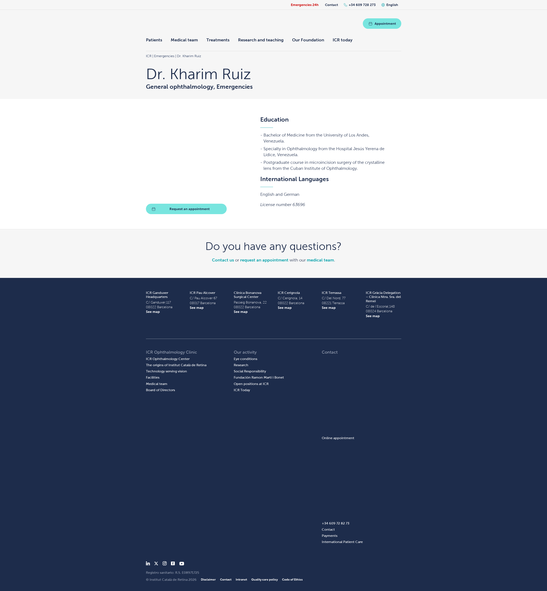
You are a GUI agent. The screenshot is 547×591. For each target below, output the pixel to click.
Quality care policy (264, 579)
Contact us (223, 260)
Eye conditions (245, 359)
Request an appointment (189, 209)
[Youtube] (181, 564)
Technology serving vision (166, 371)
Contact (331, 5)
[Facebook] (173, 564)
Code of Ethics (292, 579)
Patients (154, 40)
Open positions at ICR (251, 384)
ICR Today (242, 390)
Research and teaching (261, 40)
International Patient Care (342, 542)
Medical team (184, 40)
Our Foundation (308, 40)
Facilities (152, 377)
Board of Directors (160, 390)
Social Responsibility (250, 371)
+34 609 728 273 (362, 5)
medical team (320, 260)
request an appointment (264, 260)
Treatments (217, 40)
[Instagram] (164, 564)
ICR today (342, 40)
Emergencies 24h (305, 5)
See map (153, 312)
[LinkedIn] (148, 564)
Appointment (385, 23)
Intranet (241, 579)
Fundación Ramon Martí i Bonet (259, 377)
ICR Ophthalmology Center (168, 359)
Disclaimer (208, 579)
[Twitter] (156, 564)
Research (241, 365)
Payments (329, 535)
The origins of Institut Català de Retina (176, 365)
